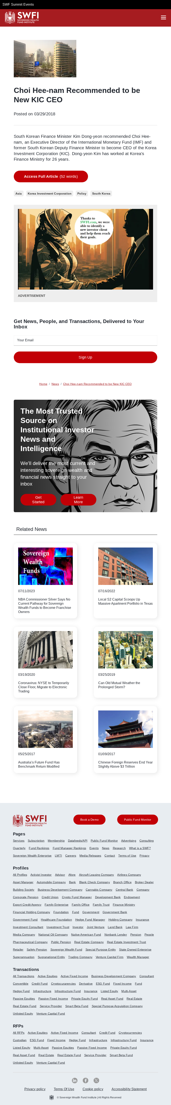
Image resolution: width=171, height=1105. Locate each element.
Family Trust (101, 904)
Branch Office (122, 882)
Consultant (147, 976)
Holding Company (120, 919)
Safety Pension (37, 949)
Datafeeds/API (77, 840)
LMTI (58, 855)
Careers (70, 855)
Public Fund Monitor (104, 840)
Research (119, 848)
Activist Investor (41, 874)
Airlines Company (129, 874)
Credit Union (50, 897)
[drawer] (163, 17)
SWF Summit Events (18, 4)
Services (18, 840)
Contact (109, 855)
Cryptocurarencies (63, 983)
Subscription (36, 840)
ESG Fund (103, 983)
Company (143, 889)
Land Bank (115, 927)
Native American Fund (86, 934)
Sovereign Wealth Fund (66, 949)
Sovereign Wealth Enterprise (32, 855)
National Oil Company (53, 934)
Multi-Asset (128, 991)
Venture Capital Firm (109, 957)
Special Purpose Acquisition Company (117, 1006)
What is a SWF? (140, 848)
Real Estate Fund (24, 1006)
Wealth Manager (138, 957)
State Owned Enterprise (135, 949)
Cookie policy (93, 1089)
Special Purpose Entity (101, 949)
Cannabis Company (99, 889)
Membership (56, 840)
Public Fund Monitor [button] (137, 819)
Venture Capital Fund (50, 1013)
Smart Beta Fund (76, 1006)
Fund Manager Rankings (69, 848)
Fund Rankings (39, 848)
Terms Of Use (64, 1089)
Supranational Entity (51, 957)
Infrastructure (42, 991)
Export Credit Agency (27, 904)
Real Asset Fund (112, 998)
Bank (72, 882)
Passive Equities (24, 998)
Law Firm (132, 927)
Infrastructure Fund (68, 991)
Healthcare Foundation (56, 919)
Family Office (80, 904)
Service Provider (51, 1006)
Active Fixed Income (74, 976)
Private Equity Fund (84, 998)
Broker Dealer (144, 882)
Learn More (85, 499)
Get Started (44, 499)
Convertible (20, 983)
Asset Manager (23, 882)
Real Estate (134, 998)
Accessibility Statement (129, 1089)
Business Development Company (60, 889)
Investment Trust (58, 927)
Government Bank (115, 912)
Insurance (142, 919)
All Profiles (20, 874)
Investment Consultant (28, 927)
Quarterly (19, 848)
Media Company (24, 934)
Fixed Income (122, 983)
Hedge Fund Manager (90, 919)
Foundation (61, 912)
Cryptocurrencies (130, 1032)
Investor (78, 927)
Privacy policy (34, 1089)
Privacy (144, 855)
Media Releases (90, 855)
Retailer (18, 949)
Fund (75, 912)
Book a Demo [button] (89, 819)
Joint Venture (95, 927)
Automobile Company (51, 882)
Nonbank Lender (115, 934)
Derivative (86, 983)
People (149, 934)
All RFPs (18, 1032)
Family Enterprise (56, 904)
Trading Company (80, 957)
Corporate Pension (25, 897)
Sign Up (85, 357)
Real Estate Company (89, 942)
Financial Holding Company (31, 912)
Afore (72, 874)
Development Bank (108, 897)
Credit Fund (40, 983)
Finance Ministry (124, 904)
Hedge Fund (21, 991)
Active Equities (47, 976)
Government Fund (25, 919)
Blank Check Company (94, 882)
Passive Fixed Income (53, 998)
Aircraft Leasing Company (96, 874)
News (105, 848)
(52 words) (51, 176)
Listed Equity (109, 991)
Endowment (132, 897)
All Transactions (23, 976)
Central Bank (124, 889)
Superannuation (23, 957)
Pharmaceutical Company (30, 942)
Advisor (60, 874)
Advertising (128, 840)
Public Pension (61, 942)
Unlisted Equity (23, 1013)
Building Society (23, 889)
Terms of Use (127, 855)
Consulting (147, 840)
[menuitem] (20, 842)
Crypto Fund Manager (77, 897)
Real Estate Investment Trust (126, 942)
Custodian (19, 1040)
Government (90, 912)
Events (94, 848)
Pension (135, 934)
